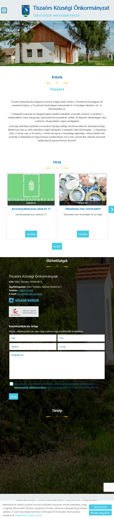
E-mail (66, 346)
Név (17, 338)
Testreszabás (100, 506)
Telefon (19, 346)
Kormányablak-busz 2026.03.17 (31, 209)
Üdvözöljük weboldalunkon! (71, 11)
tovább (57, 246)
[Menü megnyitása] (4, 10)
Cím (61, 338)
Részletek (31, 234)
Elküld (13, 396)
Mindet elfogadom (100, 512)
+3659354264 (25, 290)
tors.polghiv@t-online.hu (29, 293)
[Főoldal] (26, 11)
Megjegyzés (17, 354)
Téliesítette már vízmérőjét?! (83, 209)
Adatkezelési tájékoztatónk (28, 515)
